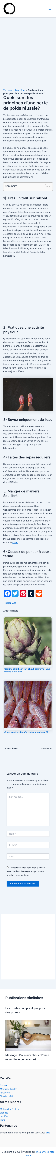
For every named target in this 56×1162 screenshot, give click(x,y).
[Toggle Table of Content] (46, 186)
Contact (4, 1085)
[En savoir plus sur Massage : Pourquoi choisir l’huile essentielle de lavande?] (27, 1035)
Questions (5, 1092)
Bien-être (19, 90)
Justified (4, 1116)
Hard (2, 1120)
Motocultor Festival (9, 1109)
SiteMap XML (6, 1096)
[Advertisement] (28, 56)
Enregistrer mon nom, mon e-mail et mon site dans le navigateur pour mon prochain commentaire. (26, 871)
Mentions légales (8, 1089)
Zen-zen (7, 90)
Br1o (48, 1132)
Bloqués (4, 1112)
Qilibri (15, 542)
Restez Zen (10, 602)
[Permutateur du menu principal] (50, 9)
